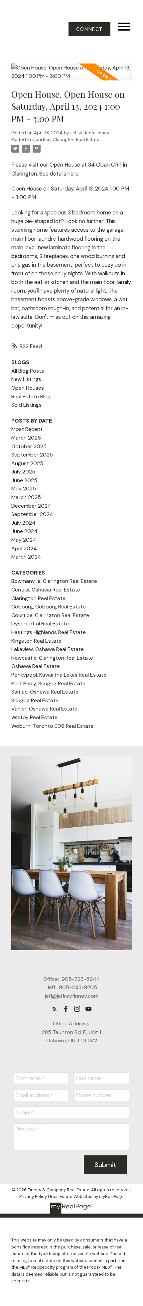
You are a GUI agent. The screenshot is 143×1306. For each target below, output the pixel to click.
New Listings (26, 379)
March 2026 (26, 437)
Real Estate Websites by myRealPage (87, 1196)
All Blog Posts (27, 370)
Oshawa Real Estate (35, 666)
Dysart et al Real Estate (40, 623)
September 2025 (32, 454)
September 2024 (32, 514)
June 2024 (24, 531)
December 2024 (31, 505)
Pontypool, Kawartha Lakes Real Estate (58, 674)
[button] (89, 29)
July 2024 (23, 522)
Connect (89, 29)
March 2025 (26, 497)
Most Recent (27, 429)
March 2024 (26, 556)
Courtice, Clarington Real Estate (65, 139)
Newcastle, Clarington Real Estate (52, 657)
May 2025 (23, 488)
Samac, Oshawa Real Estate (44, 691)
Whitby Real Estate (34, 717)
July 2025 (23, 471)
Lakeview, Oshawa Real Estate (47, 649)
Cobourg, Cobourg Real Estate (48, 606)
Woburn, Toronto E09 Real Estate (52, 725)
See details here (58, 173)
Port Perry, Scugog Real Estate (48, 683)
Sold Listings (26, 404)
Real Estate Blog (31, 396)
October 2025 (29, 446)
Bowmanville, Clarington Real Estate (54, 581)
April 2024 (24, 548)
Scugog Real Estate (35, 700)
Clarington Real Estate (38, 598)
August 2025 (27, 463)
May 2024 (23, 539)
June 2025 (24, 480)
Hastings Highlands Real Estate (48, 632)
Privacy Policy (33, 1196)
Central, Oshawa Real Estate (45, 589)
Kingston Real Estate (36, 640)
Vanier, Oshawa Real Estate (44, 708)
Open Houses (27, 387)
